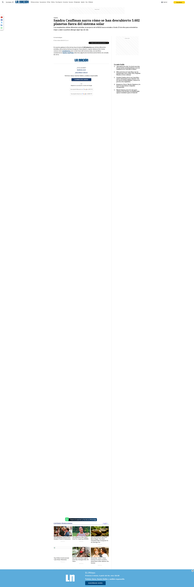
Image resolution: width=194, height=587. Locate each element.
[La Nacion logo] (22, 2)
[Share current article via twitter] (1, 23)
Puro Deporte (59, 2)
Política (53, 2)
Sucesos (71, 2)
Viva (86, 2)
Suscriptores (43, 2)
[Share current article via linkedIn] (1, 25)
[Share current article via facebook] (1, 20)
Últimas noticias (35, 2)
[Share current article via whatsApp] (1, 28)
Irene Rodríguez (58, 37)
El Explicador (77, 2)
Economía (65, 2)
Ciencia (56, 17)
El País (48, 2)
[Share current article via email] (1, 17)
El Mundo (90, 2)
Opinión (83, 2)
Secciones (9, 2)
